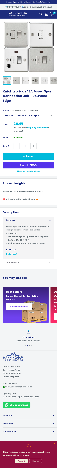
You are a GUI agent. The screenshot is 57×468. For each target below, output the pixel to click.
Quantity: (7, 146)
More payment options (28, 171)
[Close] (54, 443)
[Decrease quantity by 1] (17, 146)
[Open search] (40, 14)
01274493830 (14, 7)
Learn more (24, 455)
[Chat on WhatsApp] (16, 403)
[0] (52, 14)
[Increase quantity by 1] (33, 146)
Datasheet (11, 254)
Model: (21, 110)
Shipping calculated (37, 127)
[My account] (46, 14)
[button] (28, 220)
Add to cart (28, 156)
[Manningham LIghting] (13, 353)
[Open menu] (4, 14)
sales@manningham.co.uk (38, 7)
